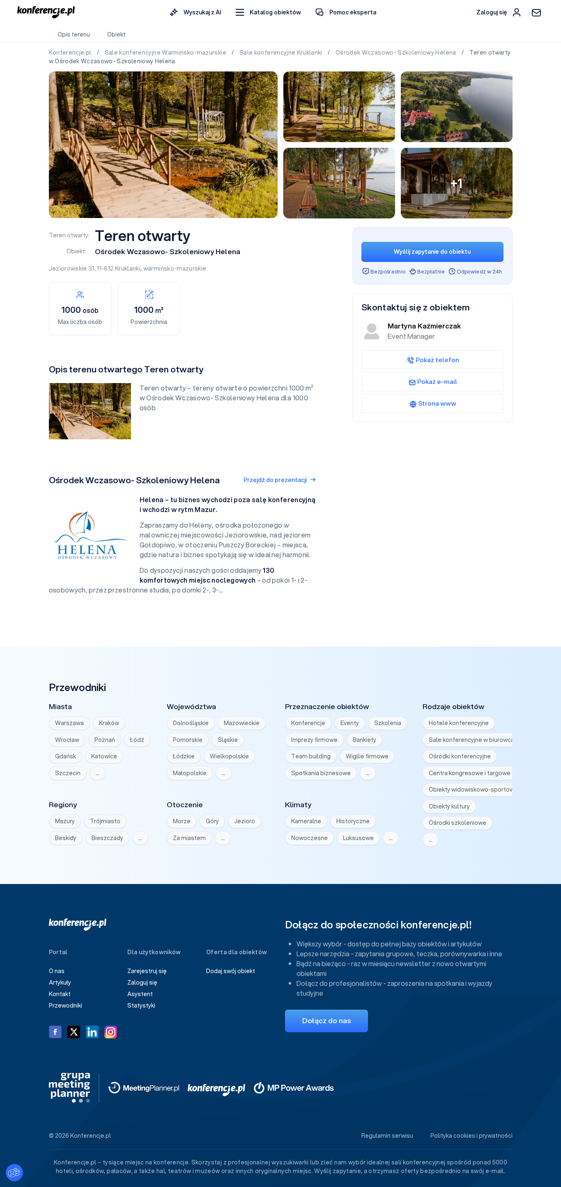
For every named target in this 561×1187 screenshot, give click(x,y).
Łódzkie (184, 756)
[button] (268, 12)
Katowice (104, 756)
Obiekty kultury (449, 806)
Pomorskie (187, 740)
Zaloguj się (142, 982)
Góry (212, 821)
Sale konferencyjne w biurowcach (475, 740)
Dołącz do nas (326, 1020)
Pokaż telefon (437, 359)
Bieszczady (107, 838)
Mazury (65, 821)
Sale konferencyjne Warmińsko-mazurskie (166, 52)
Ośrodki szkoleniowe (457, 823)
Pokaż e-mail (437, 381)
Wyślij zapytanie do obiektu (432, 252)
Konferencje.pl (71, 52)
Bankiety (364, 740)
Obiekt (116, 34)
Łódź (137, 740)
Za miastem (189, 838)
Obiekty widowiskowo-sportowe (473, 789)
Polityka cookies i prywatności (471, 1136)
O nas (56, 971)
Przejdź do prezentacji (275, 480)
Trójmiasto (105, 821)
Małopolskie (190, 773)
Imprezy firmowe (314, 740)
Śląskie (228, 740)
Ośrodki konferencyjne (460, 756)
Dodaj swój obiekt (230, 971)
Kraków (109, 723)
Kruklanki (127, 268)
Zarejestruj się (147, 971)
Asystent (140, 994)
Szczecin (67, 773)
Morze (182, 821)
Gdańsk (65, 756)
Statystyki (141, 1005)
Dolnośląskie (191, 723)
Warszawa (69, 723)
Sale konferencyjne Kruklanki (281, 52)
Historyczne (353, 821)
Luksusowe (358, 838)
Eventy (349, 723)
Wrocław (67, 740)
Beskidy (65, 838)
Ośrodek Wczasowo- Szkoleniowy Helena (397, 52)
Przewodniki (65, 1005)
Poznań (104, 740)
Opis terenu (73, 34)
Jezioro (244, 821)
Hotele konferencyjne (459, 723)
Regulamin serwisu (387, 1136)
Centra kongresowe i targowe (469, 773)
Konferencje (308, 723)
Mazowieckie (242, 723)
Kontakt (60, 994)
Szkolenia (387, 723)
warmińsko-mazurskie (175, 268)
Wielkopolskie (229, 756)
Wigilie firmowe (367, 756)
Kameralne (306, 821)
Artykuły (60, 982)
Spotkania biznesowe (321, 773)
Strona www (437, 403)
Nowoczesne (309, 838)
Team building (311, 756)
